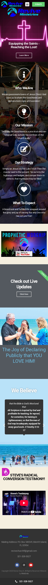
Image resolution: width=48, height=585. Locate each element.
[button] (27, 4)
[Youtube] (31, 565)
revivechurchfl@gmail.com (24, 551)
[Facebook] (17, 565)
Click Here (24, 294)
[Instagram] (24, 565)
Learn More (24, 55)
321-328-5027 (24, 556)
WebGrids (25, 573)
